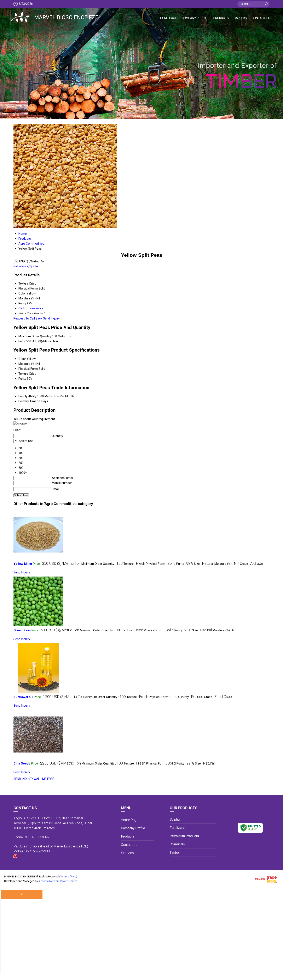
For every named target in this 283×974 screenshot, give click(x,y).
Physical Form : (160, 564)
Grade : (251, 564)
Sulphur (175, 819)
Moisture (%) (27, 364)
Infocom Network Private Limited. (58, 881)
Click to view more (31, 308)
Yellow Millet (22, 564)
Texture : (134, 564)
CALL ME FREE (44, 779)
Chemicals (177, 844)
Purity (22, 379)
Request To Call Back (27, 318)
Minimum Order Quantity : (102, 564)
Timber (175, 852)
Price (21, 341)
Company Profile (195, 18)
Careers (240, 18)
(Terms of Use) (68, 876)
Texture (23, 374)
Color (22, 359)
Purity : (184, 564)
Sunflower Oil (23, 697)
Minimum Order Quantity (34, 336)
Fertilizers (177, 828)
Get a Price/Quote (25, 266)
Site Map (127, 853)
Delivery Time (27, 401)
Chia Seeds (21, 763)
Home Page (168, 18)
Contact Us (261, 18)
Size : (204, 564)
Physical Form (28, 369)
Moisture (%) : (226, 564)
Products (221, 18)
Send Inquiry (51, 318)
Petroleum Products (184, 836)
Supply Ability (27, 396)
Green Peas (22, 630)
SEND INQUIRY (23, 779)
